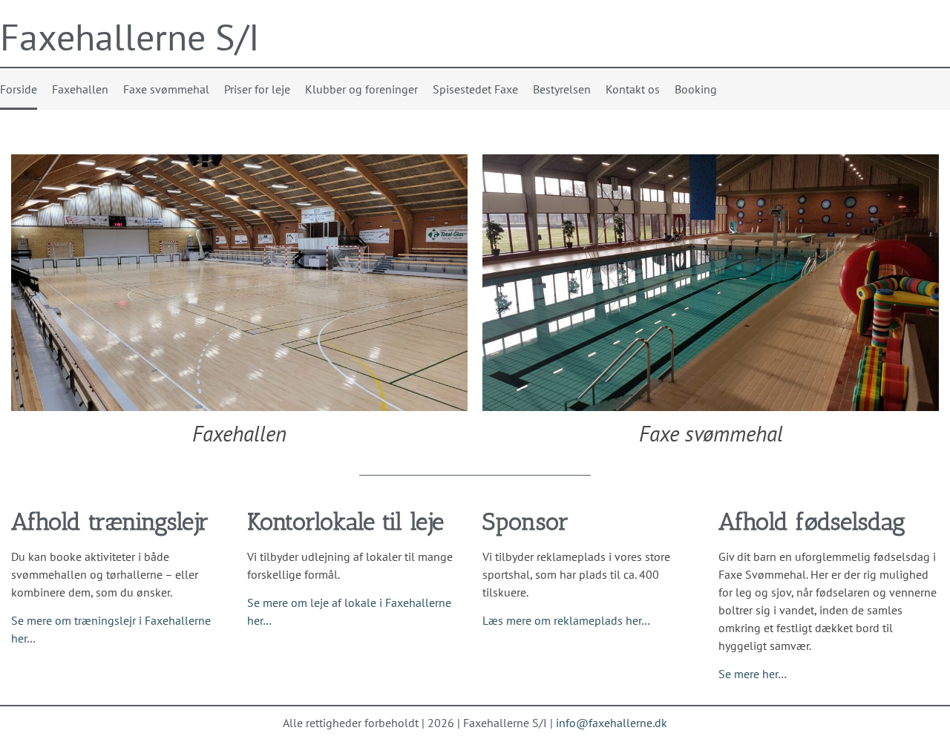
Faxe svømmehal (166, 89)
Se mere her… (752, 673)
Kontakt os (633, 89)
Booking (696, 89)
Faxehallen (80, 89)
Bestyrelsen (562, 89)
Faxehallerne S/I (130, 37)
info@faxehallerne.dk (611, 722)
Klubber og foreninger (361, 89)
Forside (18, 89)
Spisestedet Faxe (475, 89)
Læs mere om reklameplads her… (566, 620)
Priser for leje (257, 89)
